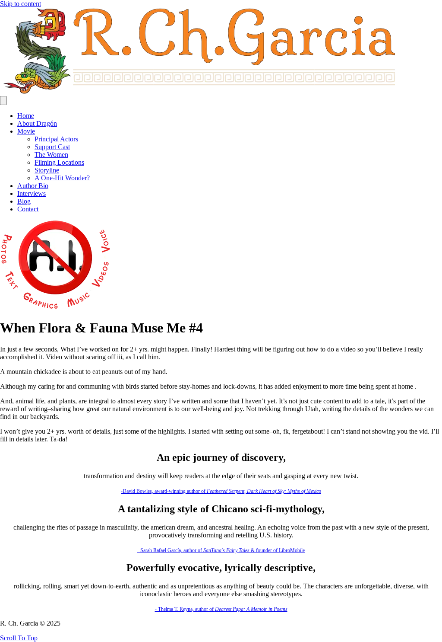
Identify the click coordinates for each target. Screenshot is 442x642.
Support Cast (52, 146)
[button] (19, 638)
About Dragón (37, 123)
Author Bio (32, 185)
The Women (51, 154)
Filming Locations (59, 162)
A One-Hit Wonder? (62, 178)
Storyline (47, 170)
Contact (27, 209)
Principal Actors (56, 139)
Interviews (31, 193)
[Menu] (3, 100)
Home (25, 115)
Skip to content (20, 3)
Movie (26, 131)
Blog (24, 201)
